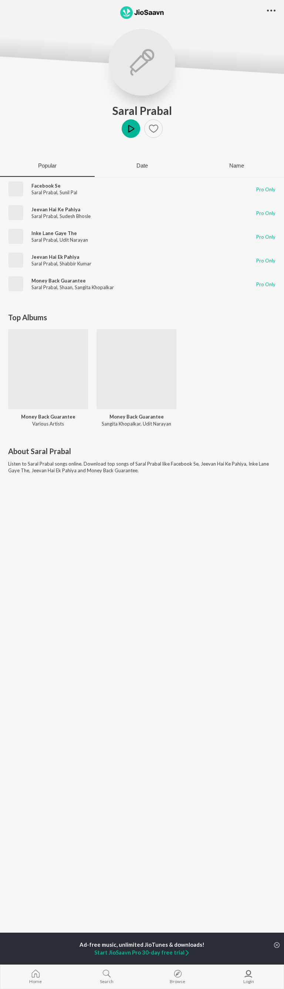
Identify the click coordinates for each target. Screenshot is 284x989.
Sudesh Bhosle (75, 216)
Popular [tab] (47, 165)
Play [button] (131, 128)
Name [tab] (236, 165)
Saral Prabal (142, 110)
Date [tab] (142, 165)
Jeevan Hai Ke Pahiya (55, 209)
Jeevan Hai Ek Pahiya (55, 257)
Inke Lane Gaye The (54, 233)
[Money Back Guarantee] (48, 369)
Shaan (66, 287)
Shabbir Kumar (75, 264)
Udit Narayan (74, 240)
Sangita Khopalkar (94, 287)
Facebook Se (46, 186)
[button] (153, 128)
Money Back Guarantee (58, 281)
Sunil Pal (68, 192)
